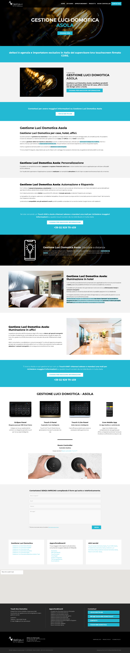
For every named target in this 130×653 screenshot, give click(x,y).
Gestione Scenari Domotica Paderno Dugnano (63, 620)
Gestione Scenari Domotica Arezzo (60, 619)
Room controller (103, 3)
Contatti (93, 620)
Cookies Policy (116, 639)
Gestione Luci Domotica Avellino (22, 551)
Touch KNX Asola (112, 546)
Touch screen (55, 554)
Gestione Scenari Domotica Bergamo (61, 616)
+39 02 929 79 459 (65, 114)
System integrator (56, 557)
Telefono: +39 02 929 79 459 (18, 619)
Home (63, 3)
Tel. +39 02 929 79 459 (32, 640)
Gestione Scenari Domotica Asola (108, 550)
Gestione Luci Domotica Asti (21, 549)
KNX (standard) (55, 552)
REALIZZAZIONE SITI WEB (115, 650)
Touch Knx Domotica (98, 625)
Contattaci (116, 3)
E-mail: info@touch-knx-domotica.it (20, 621)
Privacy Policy (107, 639)
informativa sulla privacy (54, 527)
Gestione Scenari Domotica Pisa (59, 617)
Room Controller (65, 445)
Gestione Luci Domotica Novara (22, 546)
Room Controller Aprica (57, 625)
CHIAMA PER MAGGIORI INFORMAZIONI (84, 90)
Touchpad (54, 556)
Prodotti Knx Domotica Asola (97, 548)
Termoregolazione (56, 559)
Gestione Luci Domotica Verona (59, 613)
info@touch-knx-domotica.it (101, 616)
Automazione (55, 561)
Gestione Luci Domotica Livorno (59, 614)
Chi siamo (69, 3)
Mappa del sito (97, 639)
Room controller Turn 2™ (69, 451)
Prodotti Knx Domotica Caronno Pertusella (62, 611)
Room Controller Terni (57, 622)
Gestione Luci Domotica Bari (21, 552)
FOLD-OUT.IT (105, 650)
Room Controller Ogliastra (58, 623)
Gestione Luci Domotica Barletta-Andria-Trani (26, 554)
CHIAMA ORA (65, 33)
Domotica (54, 551)
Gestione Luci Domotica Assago (22, 547)
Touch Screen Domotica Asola (97, 546)
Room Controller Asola (95, 551)
